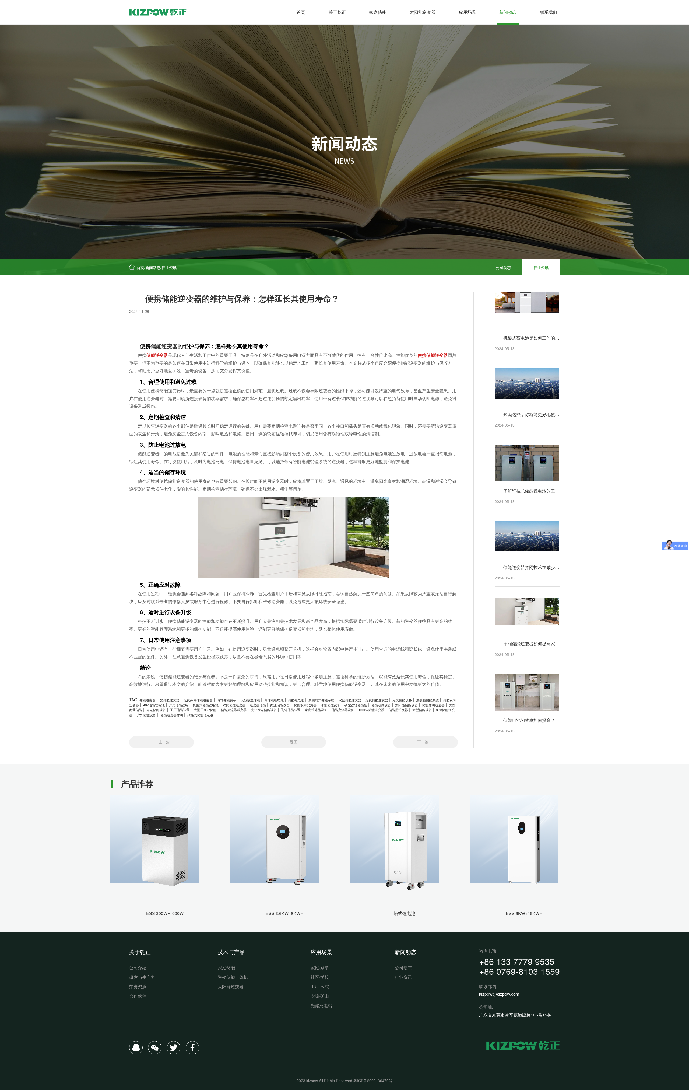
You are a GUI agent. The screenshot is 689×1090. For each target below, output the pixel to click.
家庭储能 (377, 12)
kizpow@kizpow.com (499, 994)
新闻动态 (507, 12)
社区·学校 (320, 977)
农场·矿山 (320, 996)
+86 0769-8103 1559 (519, 971)
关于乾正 (337, 12)
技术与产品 (231, 952)
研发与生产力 (142, 977)
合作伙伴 (137, 996)
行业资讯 (169, 267)
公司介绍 (137, 968)
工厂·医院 (320, 986)
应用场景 (467, 12)
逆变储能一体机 (233, 977)
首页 (301, 12)
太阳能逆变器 (422, 12)
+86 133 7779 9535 (516, 961)
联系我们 (548, 12)
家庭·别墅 (320, 968)
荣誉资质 (137, 986)
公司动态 (503, 267)
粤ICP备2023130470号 (372, 1080)
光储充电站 (321, 1005)
